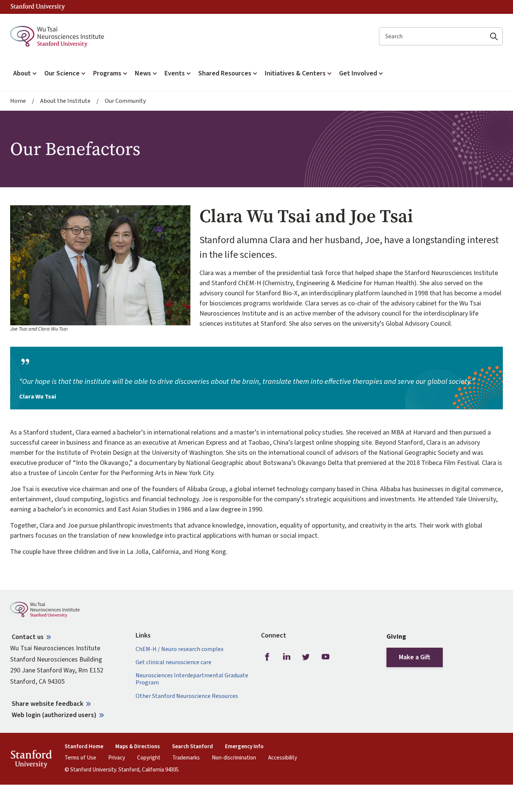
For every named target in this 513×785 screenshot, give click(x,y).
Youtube (326, 657)
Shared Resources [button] (224, 73)
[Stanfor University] (37, 7)
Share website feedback (47, 703)
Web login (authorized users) (54, 715)
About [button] (22, 73)
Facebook (267, 657)
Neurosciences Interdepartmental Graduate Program (192, 679)
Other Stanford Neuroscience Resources (187, 696)
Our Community (125, 101)
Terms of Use (80, 758)
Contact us (28, 637)
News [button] (143, 73)
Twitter (306, 657)
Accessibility (282, 758)
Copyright (148, 758)
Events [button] (174, 73)
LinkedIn (287, 657)
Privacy (116, 758)
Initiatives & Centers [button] (295, 73)
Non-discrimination (234, 758)
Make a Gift (414, 657)
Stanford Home (84, 746)
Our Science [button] (62, 73)
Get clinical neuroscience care (173, 662)
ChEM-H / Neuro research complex (179, 649)
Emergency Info (244, 746)
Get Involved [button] (358, 73)
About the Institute (65, 101)
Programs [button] (107, 73)
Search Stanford (192, 746)
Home (18, 101)
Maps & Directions (137, 746)
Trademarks (186, 758)
